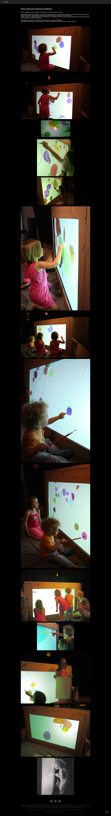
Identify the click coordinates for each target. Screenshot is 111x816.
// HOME (5, 2)
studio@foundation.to (54, 811)
